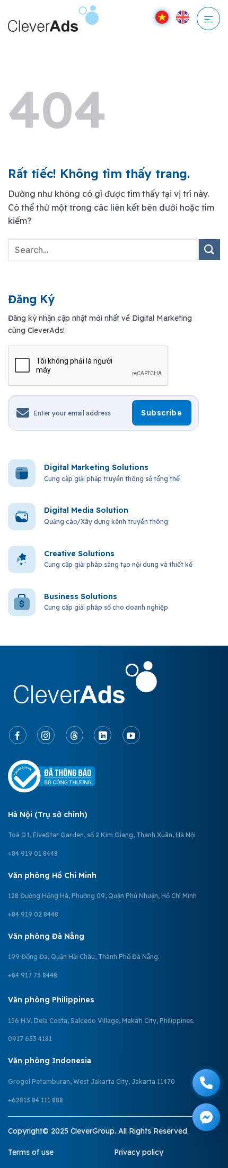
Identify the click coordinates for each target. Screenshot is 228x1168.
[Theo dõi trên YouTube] (131, 735)
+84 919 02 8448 (33, 914)
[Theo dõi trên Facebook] (18, 735)
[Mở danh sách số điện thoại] (206, 1083)
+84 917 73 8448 (32, 975)
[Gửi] (209, 249)
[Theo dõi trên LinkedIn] (102, 735)
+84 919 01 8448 (33, 853)
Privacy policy (138, 1152)
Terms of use (31, 1152)
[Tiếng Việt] (162, 17)
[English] (182, 17)
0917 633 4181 (30, 1039)
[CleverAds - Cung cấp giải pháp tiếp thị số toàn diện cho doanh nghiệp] (62, 18)
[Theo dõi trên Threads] (74, 735)
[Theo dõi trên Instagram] (46, 735)
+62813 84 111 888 (35, 1100)
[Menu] (208, 18)
